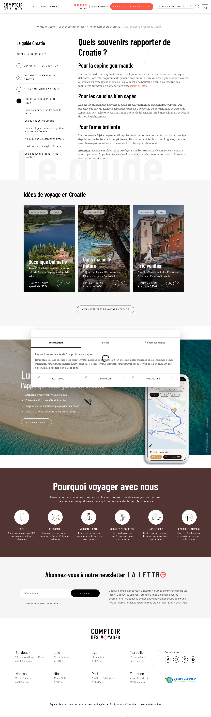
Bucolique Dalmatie (49, 268)
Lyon (95, 652)
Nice (57, 673)
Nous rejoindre (75, 704)
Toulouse (137, 673)
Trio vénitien (158, 270)
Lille (57, 652)
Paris (96, 673)
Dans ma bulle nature (101, 267)
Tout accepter (152, 378)
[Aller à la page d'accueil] (14, 6)
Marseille (137, 652)
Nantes (21, 673)
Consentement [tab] (56, 342)
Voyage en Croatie (46, 26)
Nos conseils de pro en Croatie (105, 26)
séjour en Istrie (139, 85)
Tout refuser (58, 378)
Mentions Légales (96, 704)
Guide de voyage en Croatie (72, 26)
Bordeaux (22, 652)
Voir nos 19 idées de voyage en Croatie (105, 309)
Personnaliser (104, 378)
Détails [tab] (105, 342)
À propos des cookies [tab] (155, 342)
